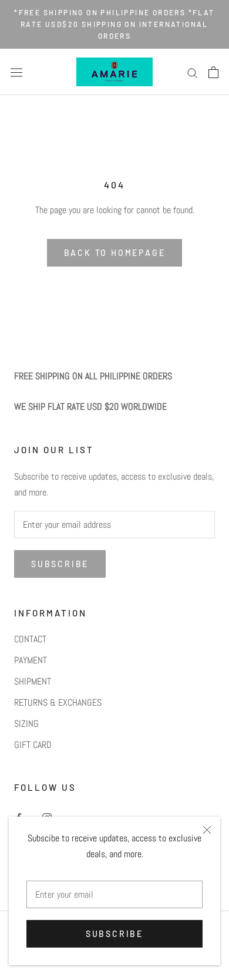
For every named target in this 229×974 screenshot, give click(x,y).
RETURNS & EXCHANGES (58, 702)
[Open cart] (213, 72)
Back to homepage (115, 253)
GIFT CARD (33, 745)
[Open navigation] (16, 72)
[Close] (207, 829)
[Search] (192, 72)
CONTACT (30, 639)
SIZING (26, 723)
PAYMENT (30, 660)
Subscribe (114, 934)
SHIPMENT (32, 681)
